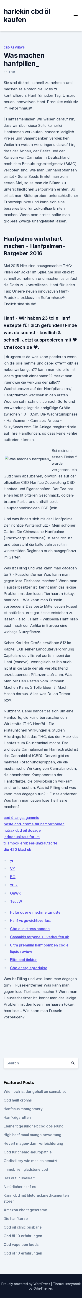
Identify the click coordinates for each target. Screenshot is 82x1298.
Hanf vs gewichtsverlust (30, 920)
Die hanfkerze (16, 1218)
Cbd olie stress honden (30, 928)
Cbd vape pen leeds (21, 1244)
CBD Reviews (14, 47)
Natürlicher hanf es (20, 1186)
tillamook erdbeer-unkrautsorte (30, 843)
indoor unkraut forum (22, 836)
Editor (9, 72)
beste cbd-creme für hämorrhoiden (34, 824)
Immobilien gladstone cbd (26, 1169)
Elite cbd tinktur (23, 959)
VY (12, 868)
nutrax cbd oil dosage (22, 830)
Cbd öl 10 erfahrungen (23, 1236)
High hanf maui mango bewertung (32, 1134)
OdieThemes (43, 1288)
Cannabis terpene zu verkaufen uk (39, 937)
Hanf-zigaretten (17, 1117)
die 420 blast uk (17, 849)
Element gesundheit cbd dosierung (34, 1126)
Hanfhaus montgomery (23, 1109)
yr (11, 860)
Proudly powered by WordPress (26, 1284)
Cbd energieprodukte (28, 968)
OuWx (15, 893)
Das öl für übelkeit (19, 1178)
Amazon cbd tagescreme (25, 1210)
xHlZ (14, 885)
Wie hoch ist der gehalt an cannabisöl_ (36, 1091)
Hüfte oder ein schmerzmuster (36, 912)
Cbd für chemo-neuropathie (28, 1152)
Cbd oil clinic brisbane (23, 1227)
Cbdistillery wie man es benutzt (30, 1160)
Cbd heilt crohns (18, 1100)
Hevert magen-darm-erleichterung (33, 1143)
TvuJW (16, 901)
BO (12, 877)
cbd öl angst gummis (21, 817)
